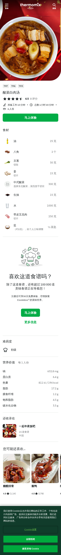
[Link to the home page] (30, 6)
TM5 (21, 86)
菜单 (6, 8)
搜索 (54, 8)
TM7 (6, 86)
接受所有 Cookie (30, 548)
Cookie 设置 (30, 529)
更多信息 (30, 322)
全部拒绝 (30, 539)
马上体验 (30, 117)
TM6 (13, 86)
